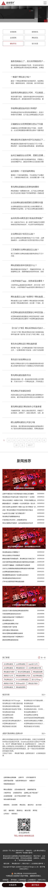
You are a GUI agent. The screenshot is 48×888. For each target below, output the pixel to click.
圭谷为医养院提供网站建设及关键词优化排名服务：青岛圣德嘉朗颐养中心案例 (19, 562)
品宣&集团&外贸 (20, 789)
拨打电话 (35, 885)
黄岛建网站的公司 (8, 620)
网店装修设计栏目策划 (32, 726)
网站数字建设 (19, 753)
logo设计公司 (33, 664)
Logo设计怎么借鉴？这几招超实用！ (14, 513)
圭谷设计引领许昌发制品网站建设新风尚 (15, 610)
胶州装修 (14, 880)
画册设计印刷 (8, 683)
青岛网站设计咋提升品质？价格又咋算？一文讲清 (18, 497)
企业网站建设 (8, 664)
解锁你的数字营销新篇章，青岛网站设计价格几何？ (19, 558)
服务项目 (12, 810)
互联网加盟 (22, 880)
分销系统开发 (17, 793)
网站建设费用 (20, 687)
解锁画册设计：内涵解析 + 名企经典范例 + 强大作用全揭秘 (19, 503)
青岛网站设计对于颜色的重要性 (35, 700)
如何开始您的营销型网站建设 (34, 718)
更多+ (44, 695)
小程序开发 (7, 793)
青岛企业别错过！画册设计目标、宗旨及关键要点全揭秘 (19, 500)
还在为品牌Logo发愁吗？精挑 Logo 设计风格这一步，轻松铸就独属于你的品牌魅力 (19, 507)
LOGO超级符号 (31, 777)
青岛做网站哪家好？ (31, 712)
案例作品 (20, 810)
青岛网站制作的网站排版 (11, 706)
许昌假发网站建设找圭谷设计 (11, 614)
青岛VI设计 (26, 863)
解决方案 (28, 810)
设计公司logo (36, 679)
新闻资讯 (35, 32)
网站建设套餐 (38, 672)
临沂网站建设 (38, 676)
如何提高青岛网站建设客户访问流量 (13, 721)
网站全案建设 (8, 789)
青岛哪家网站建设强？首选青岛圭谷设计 (15, 575)
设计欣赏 (35, 43)
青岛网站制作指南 (8, 712)
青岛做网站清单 (7, 715)
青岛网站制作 (28, 703)
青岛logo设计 (20, 683)
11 (22, 445)
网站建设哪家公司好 (23, 676)
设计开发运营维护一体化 (22, 796)
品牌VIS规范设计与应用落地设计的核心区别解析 (18, 494)
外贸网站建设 (8, 687)
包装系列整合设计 (21, 780)
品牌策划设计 (30, 753)
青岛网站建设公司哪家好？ (11, 552)
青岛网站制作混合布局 (32, 706)
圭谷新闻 (13, 38)
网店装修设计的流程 (9, 726)
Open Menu (45, 3)
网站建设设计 (20, 668)
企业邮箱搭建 (8, 796)
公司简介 (6, 813)
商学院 (35, 810)
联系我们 (14, 813)
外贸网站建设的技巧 (9, 723)
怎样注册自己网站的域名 (10, 630)
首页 (5, 810)
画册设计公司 (8, 676)
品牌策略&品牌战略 (10, 777)
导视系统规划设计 (9, 784)
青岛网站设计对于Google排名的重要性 (13, 700)
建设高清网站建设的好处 (10, 640)
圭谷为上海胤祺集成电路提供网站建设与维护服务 (18, 568)
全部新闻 (13, 32)
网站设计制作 (33, 683)
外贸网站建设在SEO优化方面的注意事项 (35, 723)
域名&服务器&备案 (10, 799)
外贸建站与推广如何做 (9, 627)
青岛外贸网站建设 (24, 672)
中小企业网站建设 (22, 679)
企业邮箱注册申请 (38, 863)
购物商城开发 (31, 789)
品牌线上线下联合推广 (31, 793)
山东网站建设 (20, 664)
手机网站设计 (8, 679)
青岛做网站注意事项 (31, 715)
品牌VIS (21, 777)
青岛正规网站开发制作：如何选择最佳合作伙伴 (17, 523)
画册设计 (32, 780)
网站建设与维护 (9, 672)
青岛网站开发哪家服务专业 (11, 516)
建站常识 (13, 43)
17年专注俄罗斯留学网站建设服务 (13, 581)
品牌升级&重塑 (8, 780)
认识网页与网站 (7, 718)
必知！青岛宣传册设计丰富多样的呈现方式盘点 (17, 510)
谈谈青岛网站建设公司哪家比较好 (35, 721)
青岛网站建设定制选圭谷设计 (11, 578)
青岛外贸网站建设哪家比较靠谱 (12, 633)
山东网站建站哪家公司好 (10, 623)
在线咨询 (12, 885)
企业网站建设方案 (34, 668)
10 (16, 445)
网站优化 (35, 38)
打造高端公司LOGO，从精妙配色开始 (14, 520)
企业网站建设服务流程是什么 (11, 572)
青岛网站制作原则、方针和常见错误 (35, 709)
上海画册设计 (32, 880)
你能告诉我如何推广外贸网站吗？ (13, 617)
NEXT (30, 445)
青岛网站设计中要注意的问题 (12, 703)
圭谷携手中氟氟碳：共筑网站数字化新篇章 (16, 565)
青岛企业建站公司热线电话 (11, 555)
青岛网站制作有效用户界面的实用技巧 (13, 709)
